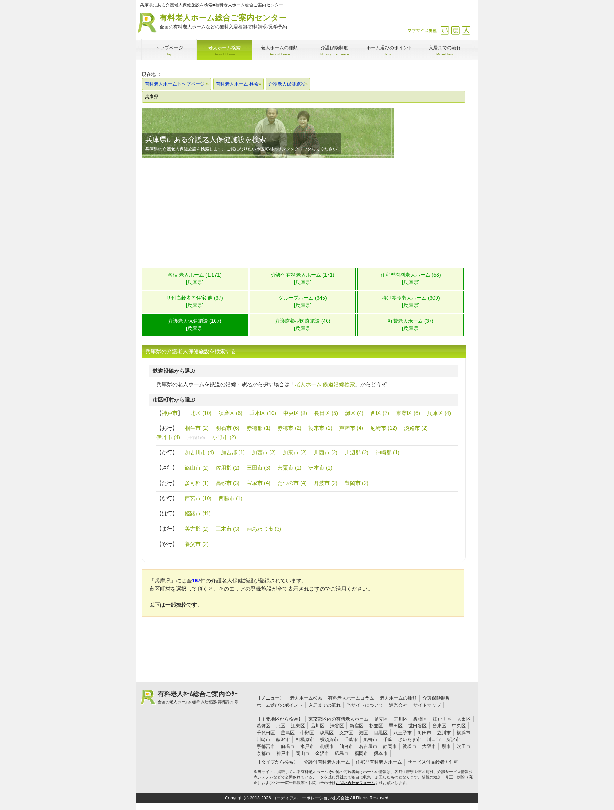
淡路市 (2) (416, 428)
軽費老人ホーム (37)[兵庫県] (410, 324)
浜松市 (409, 746)
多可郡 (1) (197, 483)
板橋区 (420, 719)
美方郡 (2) (197, 529)
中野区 (307, 732)
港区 (363, 732)
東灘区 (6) (408, 413)
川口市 (434, 739)
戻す (455, 30)
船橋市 (370, 739)
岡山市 (302, 753)
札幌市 (327, 746)
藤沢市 (283, 739)
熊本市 (381, 753)
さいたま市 (409, 739)
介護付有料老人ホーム (327, 762)
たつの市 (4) (292, 483)
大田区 (464, 719)
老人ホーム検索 (306, 698)
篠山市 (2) (197, 468)
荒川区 (401, 719)
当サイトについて (364, 705)
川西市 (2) (326, 452)
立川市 (444, 732)
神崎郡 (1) (387, 452)
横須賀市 (329, 739)
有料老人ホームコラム (351, 698)
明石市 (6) (227, 428)
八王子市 (402, 732)
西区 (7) (380, 413)
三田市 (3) (258, 468)
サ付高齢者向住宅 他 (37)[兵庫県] (194, 301)
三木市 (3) (227, 529)
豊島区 (288, 732)
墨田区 (396, 725)
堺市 (446, 746)
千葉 (387, 739)
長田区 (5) (326, 413)
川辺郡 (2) (356, 452)
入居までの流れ (324, 705)
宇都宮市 (266, 746)
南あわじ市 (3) (264, 529)
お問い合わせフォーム (355, 783)
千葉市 (351, 739)
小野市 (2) (224, 437)
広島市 (342, 753)
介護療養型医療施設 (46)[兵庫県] (302, 324)
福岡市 (361, 753)
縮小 (444, 30)
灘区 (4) (354, 413)
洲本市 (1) (320, 468)
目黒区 (381, 732)
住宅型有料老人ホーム (379, 762)
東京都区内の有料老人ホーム (338, 719)
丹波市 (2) (326, 483)
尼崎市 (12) (383, 428)
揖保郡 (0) (196, 438)
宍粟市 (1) (289, 468)
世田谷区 (417, 725)
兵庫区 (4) (439, 413)
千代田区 (266, 732)
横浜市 (463, 732)
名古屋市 (368, 746)
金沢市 (322, 753)
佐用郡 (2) (227, 468)
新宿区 (356, 725)
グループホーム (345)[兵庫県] (303, 301)
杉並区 (376, 725)
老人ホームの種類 (398, 698)
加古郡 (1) (233, 452)
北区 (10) (200, 413)
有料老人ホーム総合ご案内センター (223, 21)
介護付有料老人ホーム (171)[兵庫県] (302, 278)
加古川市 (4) (199, 452)
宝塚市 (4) (258, 483)
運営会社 (398, 705)
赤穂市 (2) (289, 428)
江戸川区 (442, 719)
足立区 (381, 719)
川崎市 (263, 739)
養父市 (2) (197, 544)
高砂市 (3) (227, 483)
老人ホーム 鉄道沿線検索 (325, 384)
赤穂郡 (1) (258, 428)
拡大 (466, 30)
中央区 (459, 725)
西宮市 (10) (198, 498)
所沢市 (453, 739)
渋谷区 (337, 725)
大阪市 (429, 746)
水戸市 (307, 746)
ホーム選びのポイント (280, 705)
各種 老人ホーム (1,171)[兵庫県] (195, 278)
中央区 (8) (295, 413)
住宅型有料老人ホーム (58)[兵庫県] (411, 278)
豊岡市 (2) (356, 483)
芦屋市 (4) (351, 428)
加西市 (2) (264, 452)
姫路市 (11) (198, 513)
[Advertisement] (304, 212)
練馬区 (327, 732)
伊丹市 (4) (168, 437)
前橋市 (288, 746)
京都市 (263, 753)
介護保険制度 (436, 698)
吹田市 (463, 746)
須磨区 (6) (230, 413)
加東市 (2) (295, 452)
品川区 (317, 725)
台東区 (439, 725)
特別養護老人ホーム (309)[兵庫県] (411, 301)
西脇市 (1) (230, 498)
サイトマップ (427, 705)
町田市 (424, 732)
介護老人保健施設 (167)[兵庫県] (194, 324)
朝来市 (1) (320, 428)
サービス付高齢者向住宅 (433, 762)
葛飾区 (263, 725)
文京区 (346, 732)
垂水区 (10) (262, 413)
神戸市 (170, 413)
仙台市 (346, 746)
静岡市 (390, 746)
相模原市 (305, 739)
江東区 (298, 725)
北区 (280, 725)
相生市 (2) (197, 428)
